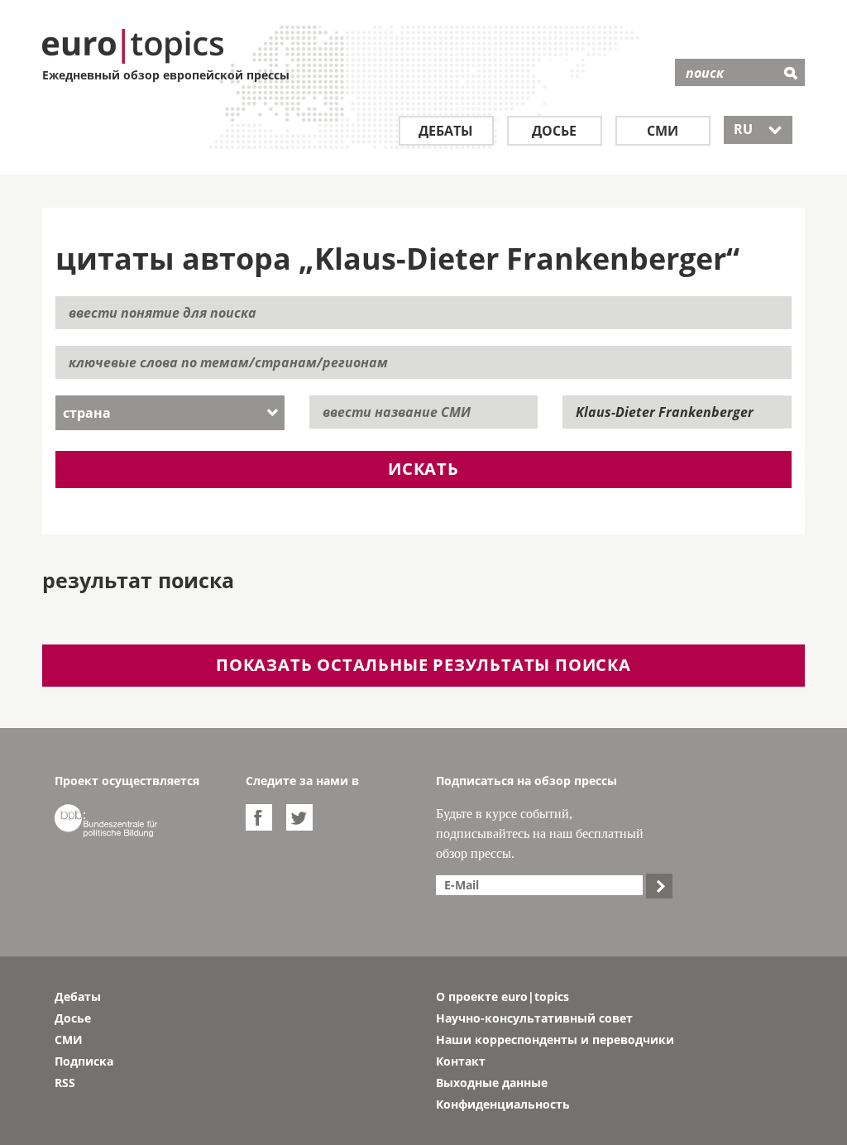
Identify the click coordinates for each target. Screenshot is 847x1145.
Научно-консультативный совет (534, 1018)
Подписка (84, 1061)
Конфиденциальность (503, 1104)
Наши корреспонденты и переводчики (555, 1039)
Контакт (461, 1061)
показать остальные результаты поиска (423, 665)
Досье (554, 131)
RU (758, 129)
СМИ (662, 131)
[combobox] (170, 412)
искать (423, 469)
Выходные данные (492, 1082)
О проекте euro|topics (502, 996)
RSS (65, 1082)
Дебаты (446, 131)
